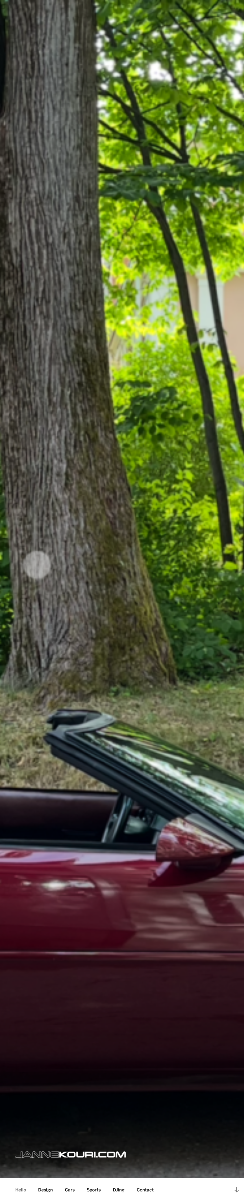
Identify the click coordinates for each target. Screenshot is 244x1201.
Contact (145, 1189)
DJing (119, 1189)
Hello (20, 1189)
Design (45, 1189)
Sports (94, 1189)
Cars (70, 1189)
